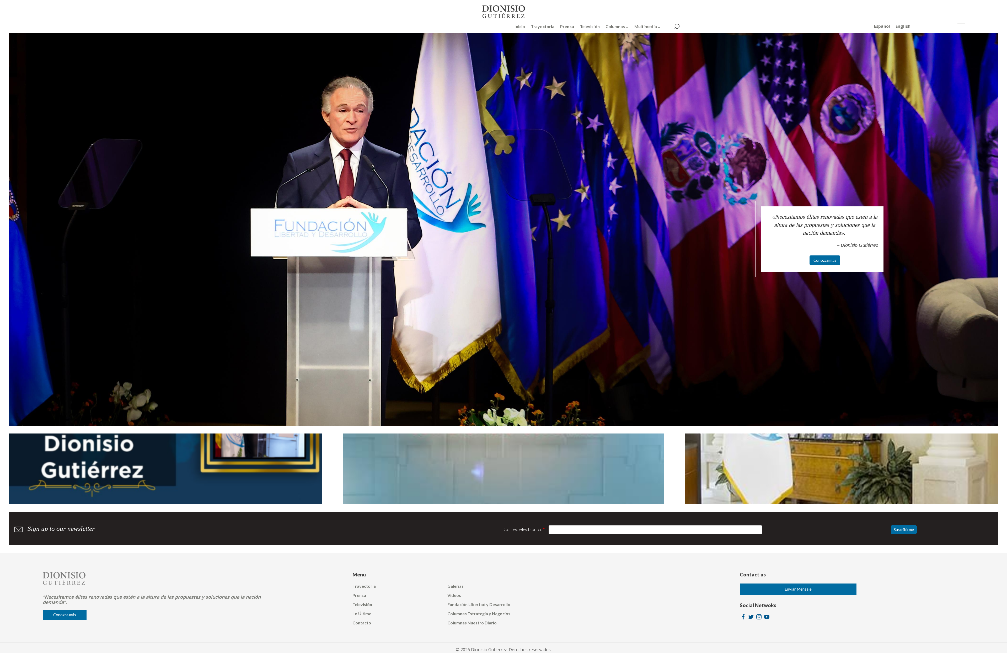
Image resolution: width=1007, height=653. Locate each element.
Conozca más (824, 260)
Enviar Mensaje (798, 589)
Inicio (520, 26)
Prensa (567, 26)
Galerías (455, 586)
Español (882, 26)
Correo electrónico (523, 529)
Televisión (590, 26)
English (903, 26)
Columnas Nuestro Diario (472, 622)
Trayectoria (542, 26)
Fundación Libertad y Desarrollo (478, 604)
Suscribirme (904, 529)
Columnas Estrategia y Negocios (478, 613)
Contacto (361, 622)
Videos (454, 595)
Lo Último (362, 613)
